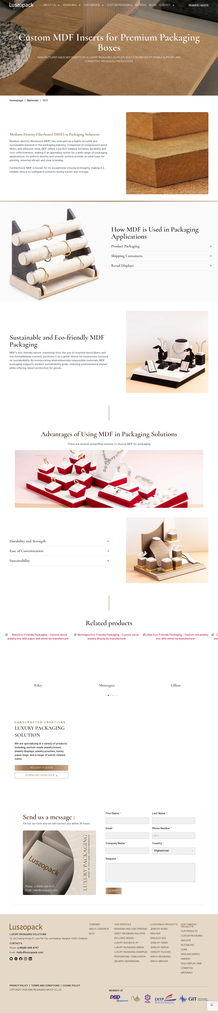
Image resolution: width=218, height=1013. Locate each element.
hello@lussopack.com (30, 953)
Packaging (70, 5)
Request (112, 859)
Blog (152, 5)
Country (157, 843)
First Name (113, 813)
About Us (49, 5)
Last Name (159, 813)
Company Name (116, 843)
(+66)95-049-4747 (28, 948)
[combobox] (156, 836)
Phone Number (162, 828)
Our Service (92, 5)
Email (110, 828)
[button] (162, 246)
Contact (165, 5)
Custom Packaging (119, 5)
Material (141, 5)
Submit (113, 891)
